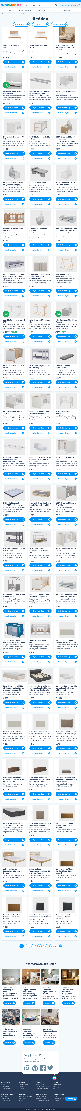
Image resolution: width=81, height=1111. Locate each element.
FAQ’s (55, 1096)
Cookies (21, 1100)
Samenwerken (57, 1100)
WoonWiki (56, 1089)
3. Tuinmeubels (5, 1089)
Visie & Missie (5, 1096)
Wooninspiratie (65, 5)
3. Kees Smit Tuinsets (42, 1089)
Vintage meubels (6, 1100)
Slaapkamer (16, 13)
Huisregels (22, 1094)
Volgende (54, 946)
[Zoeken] (56, 5)
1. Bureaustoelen (23, 1084)
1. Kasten (3, 1084)
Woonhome (4, 13)
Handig (56, 1082)
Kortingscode (57, 1085)
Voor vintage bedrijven (42, 1100)
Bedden (23, 13)
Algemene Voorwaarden (25, 1096)
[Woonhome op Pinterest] (35, 1068)
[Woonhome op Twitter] (50, 1068)
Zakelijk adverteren (41, 1096)
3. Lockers (21, 1089)
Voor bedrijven (41, 1094)
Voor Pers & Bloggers (59, 1098)
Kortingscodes (75, 5)
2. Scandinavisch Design (42, 1086)
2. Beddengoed (5, 1086)
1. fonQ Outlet (40, 1084)
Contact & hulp (58, 1094)
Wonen (10, 13)
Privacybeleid (22, 1098)
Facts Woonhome (41, 1098)
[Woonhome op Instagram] (27, 1068)
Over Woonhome (7, 1094)
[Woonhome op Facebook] (43, 1068)
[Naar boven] (55, 1076)
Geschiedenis (5, 1098)
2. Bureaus (22, 1086)
